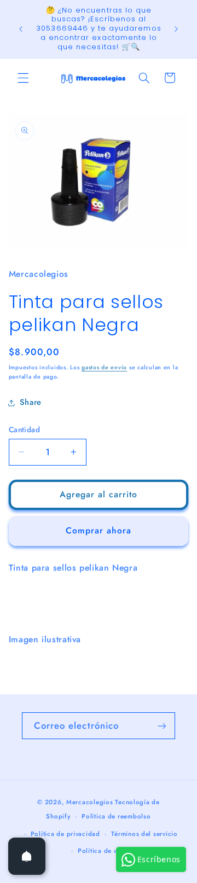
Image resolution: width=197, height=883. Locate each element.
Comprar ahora (99, 530)
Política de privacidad (65, 833)
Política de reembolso (116, 816)
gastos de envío (104, 367)
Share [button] (31, 402)
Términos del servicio (144, 833)
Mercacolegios (89, 802)
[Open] (26, 856)
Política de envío (104, 850)
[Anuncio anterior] (21, 29)
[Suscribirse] (162, 725)
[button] (23, 77)
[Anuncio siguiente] (176, 29)
